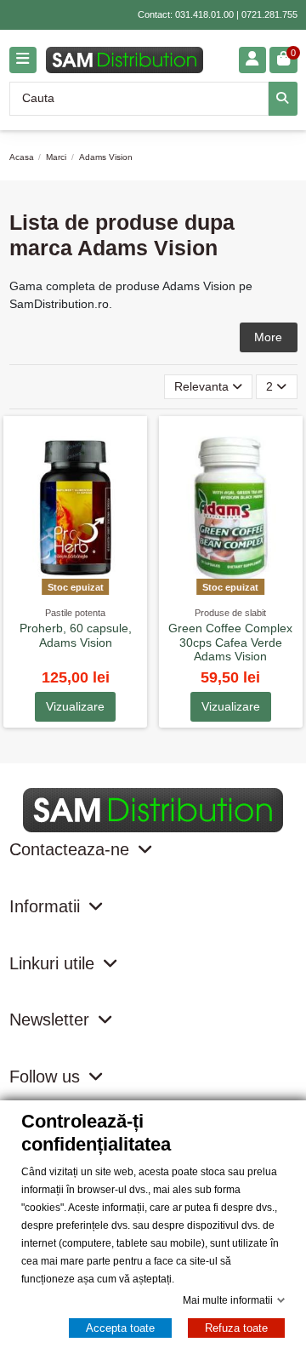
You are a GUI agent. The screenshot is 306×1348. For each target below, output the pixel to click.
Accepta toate (120, 1328)
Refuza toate (236, 1328)
